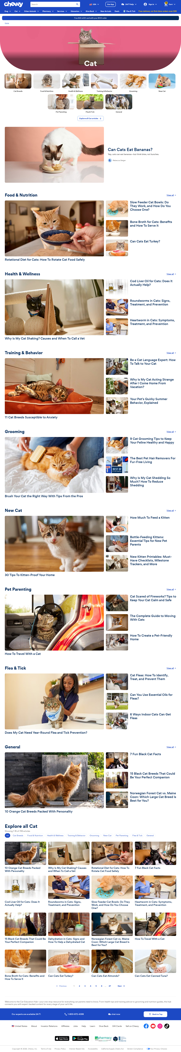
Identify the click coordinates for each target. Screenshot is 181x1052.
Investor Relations (49, 1026)
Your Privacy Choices (158, 1049)
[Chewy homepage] (13, 4)
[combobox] (55, 4)
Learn (92, 1026)
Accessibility (93, 1049)
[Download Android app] (80, 1038)
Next (120, 986)
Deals (117, 11)
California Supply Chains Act (112, 1049)
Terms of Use (46, 1049)
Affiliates (65, 1026)
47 (110, 986)
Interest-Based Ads (76, 1049)
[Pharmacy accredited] (122, 1038)
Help (84, 1026)
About (34, 1026)
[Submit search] (77, 4)
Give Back (103, 1026)
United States (21, 1026)
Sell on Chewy (132, 1026)
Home (7, 23)
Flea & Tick (130, 11)
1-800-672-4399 (76, 1014)
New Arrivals (105, 11)
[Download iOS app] (62, 1038)
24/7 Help (129, 4)
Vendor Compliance (135, 1049)
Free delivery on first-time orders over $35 (158, 11)
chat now (115, 1014)
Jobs (75, 1026)
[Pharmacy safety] (115, 1038)
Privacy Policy (60, 1049)
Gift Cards (117, 1026)
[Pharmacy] (103, 1038)
